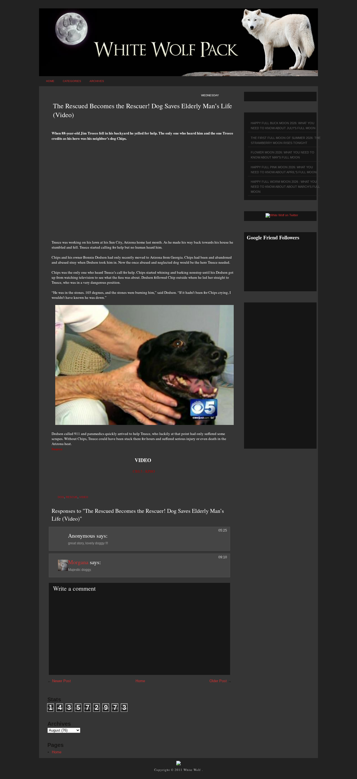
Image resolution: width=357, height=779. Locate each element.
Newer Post (61, 681)
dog (61, 497)
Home (50, 81)
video (83, 497)
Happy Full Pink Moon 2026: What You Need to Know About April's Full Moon (284, 169)
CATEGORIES (72, 81)
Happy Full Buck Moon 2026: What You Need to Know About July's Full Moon (283, 125)
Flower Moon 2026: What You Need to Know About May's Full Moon (282, 155)
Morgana (78, 562)
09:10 (222, 557)
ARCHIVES (97, 81)
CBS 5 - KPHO (144, 471)
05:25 (222, 530)
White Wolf (193, 770)
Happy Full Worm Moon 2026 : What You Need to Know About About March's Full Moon (285, 186)
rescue (72, 497)
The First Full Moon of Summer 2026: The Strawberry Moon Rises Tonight (285, 140)
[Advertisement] (143, 187)
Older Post (218, 681)
